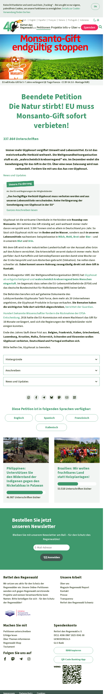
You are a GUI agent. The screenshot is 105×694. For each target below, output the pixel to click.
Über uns (64, 583)
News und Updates (14, 175)
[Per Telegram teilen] (44, 397)
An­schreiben (13, 370)
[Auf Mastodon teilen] (59, 397)
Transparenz (66, 598)
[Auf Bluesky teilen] (51, 397)
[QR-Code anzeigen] (74, 397)
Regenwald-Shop (12, 643)
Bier (88, 237)
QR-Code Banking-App (73, 659)
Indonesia (84, 20)
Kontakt (64, 591)
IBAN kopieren (73, 650)
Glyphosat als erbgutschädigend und (50, 279)
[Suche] (100, 27)
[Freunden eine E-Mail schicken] (67, 397)
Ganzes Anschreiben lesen (22, 210)
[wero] (57, 667)
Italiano (62, 20)
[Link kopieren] (28, 397)
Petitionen (17, 631)
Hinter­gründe (14, 359)
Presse (63, 595)
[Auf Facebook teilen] (36, 397)
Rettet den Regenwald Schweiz (76, 602)
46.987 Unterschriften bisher (23, 497)
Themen (16, 639)
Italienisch (51, 427)
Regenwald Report (74, 587)
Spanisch (49, 418)
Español (42, 20)
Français (52, 20)
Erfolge (10, 635)
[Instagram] (29, 659)
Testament (9, 646)
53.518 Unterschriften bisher (74, 489)
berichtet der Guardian (79, 307)
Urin (30, 241)
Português (72, 20)
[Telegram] (21, 659)
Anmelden (53, 557)
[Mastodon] (13, 659)
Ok (95, 6)
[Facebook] (5, 659)
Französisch (82, 418)
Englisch (19, 418)
